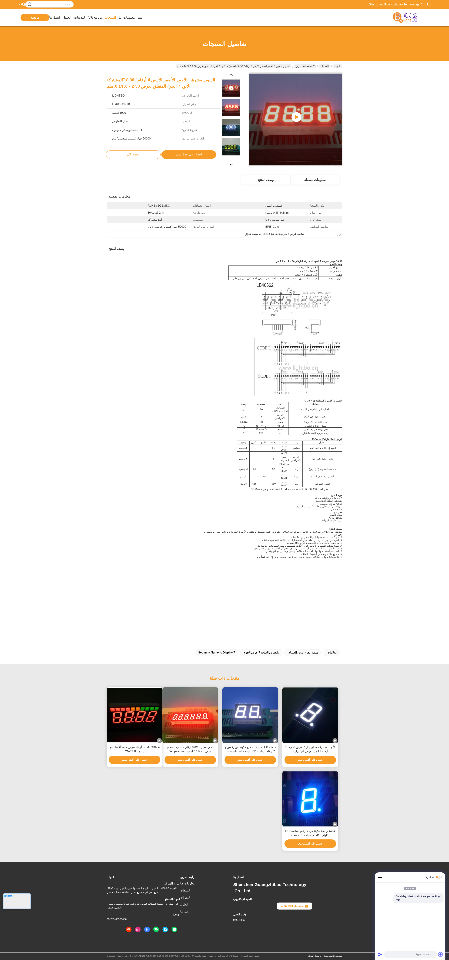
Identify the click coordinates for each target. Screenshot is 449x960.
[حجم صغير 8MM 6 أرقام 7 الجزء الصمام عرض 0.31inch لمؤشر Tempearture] (190, 715)
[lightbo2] (165, 929)
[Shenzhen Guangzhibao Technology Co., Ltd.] (412, 17)
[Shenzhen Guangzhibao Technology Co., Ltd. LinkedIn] (138, 929)
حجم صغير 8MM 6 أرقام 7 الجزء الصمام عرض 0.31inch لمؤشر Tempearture (190, 749)
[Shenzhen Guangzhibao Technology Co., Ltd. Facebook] (147, 929)
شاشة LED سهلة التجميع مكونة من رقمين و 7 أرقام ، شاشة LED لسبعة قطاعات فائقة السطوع (250, 750)
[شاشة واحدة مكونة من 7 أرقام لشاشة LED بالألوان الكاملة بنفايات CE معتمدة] (310, 799)
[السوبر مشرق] (295, 119)
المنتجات (110, 17)
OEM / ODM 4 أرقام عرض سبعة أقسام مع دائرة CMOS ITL (135, 749)
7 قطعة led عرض (305, 66)
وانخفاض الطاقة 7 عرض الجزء (261, 652)
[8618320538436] (174, 929)
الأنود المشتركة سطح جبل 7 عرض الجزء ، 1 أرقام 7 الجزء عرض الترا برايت (310, 749)
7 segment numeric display (216, 652)
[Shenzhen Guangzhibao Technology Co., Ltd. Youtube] (129, 929)
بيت (140, 17)
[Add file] (440, 954)
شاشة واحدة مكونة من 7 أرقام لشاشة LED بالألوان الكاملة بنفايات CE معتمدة (310, 833)
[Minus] (380, 877)
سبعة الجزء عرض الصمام (303, 652)
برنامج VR (95, 17)
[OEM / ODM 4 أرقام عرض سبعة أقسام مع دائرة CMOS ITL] (134, 715)
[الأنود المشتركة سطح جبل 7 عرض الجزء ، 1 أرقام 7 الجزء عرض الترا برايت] (310, 715)
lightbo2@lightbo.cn (292, 906)
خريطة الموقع (315, 955)
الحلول (67, 17)
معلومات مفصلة (315, 180)
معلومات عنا (127, 17)
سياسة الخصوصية (333, 955)
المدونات (80, 17)
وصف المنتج (266, 180)
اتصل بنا (54, 17)
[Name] (30, 4)
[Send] (380, 954)
